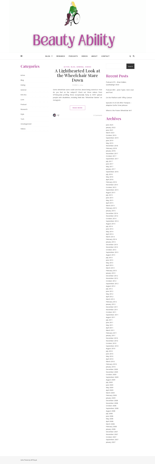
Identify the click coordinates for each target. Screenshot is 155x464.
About (94, 56)
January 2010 (110, 367)
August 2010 (110, 348)
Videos (85, 56)
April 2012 (109, 296)
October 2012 (111, 281)
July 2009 (109, 382)
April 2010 (109, 359)
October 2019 (111, 135)
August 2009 (110, 380)
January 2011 (110, 335)
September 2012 (112, 283)
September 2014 (112, 221)
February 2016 (111, 182)
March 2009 (110, 393)
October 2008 (111, 406)
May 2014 (109, 231)
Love (22, 99)
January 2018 (110, 151)
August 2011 (110, 317)
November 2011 (112, 309)
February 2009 (111, 395)
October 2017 (111, 156)
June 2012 (109, 291)
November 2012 (112, 278)
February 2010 (111, 364)
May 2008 (109, 419)
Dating (23, 85)
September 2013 (112, 252)
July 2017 (109, 161)
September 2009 (112, 377)
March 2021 (110, 133)
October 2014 (111, 218)
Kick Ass (23, 95)
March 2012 (110, 299)
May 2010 (109, 356)
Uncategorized (26, 124)
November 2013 (112, 247)
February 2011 (111, 333)
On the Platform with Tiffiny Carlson (119, 97)
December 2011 (112, 307)
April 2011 (109, 328)
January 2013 (110, 273)
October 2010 (111, 343)
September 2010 (112, 346)
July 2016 (109, 174)
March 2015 (110, 205)
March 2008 (110, 424)
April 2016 (109, 179)
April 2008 (109, 421)
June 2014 (109, 229)
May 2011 (109, 325)
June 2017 (109, 164)
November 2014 (112, 216)
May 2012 (109, 294)
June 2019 (109, 140)
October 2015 (111, 187)
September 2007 (112, 439)
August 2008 (110, 411)
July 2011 (109, 320)
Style (22, 114)
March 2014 (110, 237)
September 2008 (112, 408)
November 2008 (112, 403)
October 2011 (111, 312)
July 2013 (109, 257)
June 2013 (109, 260)
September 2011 (112, 315)
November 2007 (112, 434)
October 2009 (111, 374)
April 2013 (109, 265)
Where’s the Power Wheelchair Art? (119, 110)
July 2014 (109, 226)
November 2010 (112, 341)
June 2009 (109, 385)
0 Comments (97, 115)
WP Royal (34, 460)
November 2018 (112, 146)
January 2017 (110, 169)
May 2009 (109, 387)
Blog (47, 56)
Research (61, 56)
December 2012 (112, 276)
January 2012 (110, 304)
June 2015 (109, 198)
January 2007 (110, 442)
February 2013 (111, 270)
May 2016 (109, 177)
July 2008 (109, 413)
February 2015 (111, 208)
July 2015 (109, 195)
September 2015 (112, 190)
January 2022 (110, 127)
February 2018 (111, 148)
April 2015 (109, 203)
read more (77, 108)
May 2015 (109, 200)
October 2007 (111, 437)
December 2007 (112, 432)
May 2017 (109, 166)
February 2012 (111, 302)
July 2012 (109, 289)
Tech (22, 119)
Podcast (24, 104)
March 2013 (110, 268)
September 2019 (112, 138)
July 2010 (109, 351)
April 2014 (109, 234)
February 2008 (111, 426)
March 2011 (110, 330)
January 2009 (110, 398)
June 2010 (109, 354)
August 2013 (110, 255)
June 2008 (109, 416)
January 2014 (110, 242)
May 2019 (109, 143)
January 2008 (110, 429)
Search (130, 66)
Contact (105, 56)
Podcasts (73, 56)
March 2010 (110, 361)
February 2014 (111, 239)
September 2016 (112, 172)
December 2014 (112, 213)
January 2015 (110, 211)
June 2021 (109, 130)
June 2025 (109, 125)
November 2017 (112, 153)
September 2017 (112, 159)
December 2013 (112, 244)
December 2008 (112, 400)
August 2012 (110, 286)
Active (23, 75)
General (23, 90)
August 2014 (110, 224)
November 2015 (112, 185)
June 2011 (109, 322)
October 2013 (111, 250)
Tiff (58, 115)
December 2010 (112, 338)
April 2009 (109, 390)
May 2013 (109, 263)
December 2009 (112, 369)
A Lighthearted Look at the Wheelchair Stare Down (77, 75)
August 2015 (110, 192)
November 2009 (112, 372)
